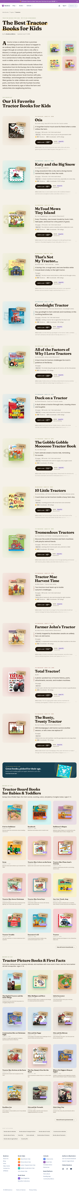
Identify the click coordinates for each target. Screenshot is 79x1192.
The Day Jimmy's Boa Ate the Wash (38, 1071)
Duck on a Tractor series (54, 401)
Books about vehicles (10, 1131)
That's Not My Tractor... (46, 259)
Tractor (56, 935)
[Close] (77, 1)
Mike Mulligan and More (36, 996)
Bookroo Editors (10, 34)
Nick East (51, 309)
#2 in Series (43, 1097)
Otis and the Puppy (34, 1033)
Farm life (20, 1135)
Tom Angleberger (42, 216)
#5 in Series (18, 1023)
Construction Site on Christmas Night (13, 1034)
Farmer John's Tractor (55, 627)
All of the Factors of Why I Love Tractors (53, 351)
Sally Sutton (40, 630)
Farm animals (30, 1135)
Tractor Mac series (50, 584)
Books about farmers (43, 1135)
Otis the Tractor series (61, 123)
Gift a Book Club (22, 1171)
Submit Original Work (68, 1161)
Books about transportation (27, 1131)
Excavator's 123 (33, 935)
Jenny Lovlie (48, 357)
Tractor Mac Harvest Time (47, 578)
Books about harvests (59, 1135)
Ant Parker (48, 536)
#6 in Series (69, 816)
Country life (24, 1139)
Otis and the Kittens (60, 1033)
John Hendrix (52, 216)
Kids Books (5, 12)
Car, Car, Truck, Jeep (60, 899)
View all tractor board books (66, 947)
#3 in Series (43, 1023)
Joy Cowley (40, 725)
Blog (4, 1161)
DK (38, 675)
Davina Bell (40, 357)
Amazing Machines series (60, 536)
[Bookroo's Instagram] (63, 1169)
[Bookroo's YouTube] (71, 1169)
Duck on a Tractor (51, 398)
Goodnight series (68, 309)
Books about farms (9, 1135)
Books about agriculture (11, 1139)
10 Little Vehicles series (67, 494)
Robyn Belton (49, 630)
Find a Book (46, 1174)
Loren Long (40, 123)
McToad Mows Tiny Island (47, 210)
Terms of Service (20, 1190)
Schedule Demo (47, 1165)
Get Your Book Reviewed (69, 1158)
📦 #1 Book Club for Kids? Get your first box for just (38, 1)
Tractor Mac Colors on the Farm (39, 862)
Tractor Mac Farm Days (36, 899)
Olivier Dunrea (49, 725)
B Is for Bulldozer (8, 827)
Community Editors (48, 1179)
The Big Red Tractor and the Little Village (12, 996)
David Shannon (41, 401)
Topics (12, 12)
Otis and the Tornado (35, 1107)
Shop (13, 5)
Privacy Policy (33, 1190)
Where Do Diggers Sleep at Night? (62, 1071)
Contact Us (6, 1168)
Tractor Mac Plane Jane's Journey (62, 863)
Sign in (64, 5)
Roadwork (31, 827)
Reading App (47, 1176)
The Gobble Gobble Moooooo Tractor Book (55, 444)
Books (21, 5)
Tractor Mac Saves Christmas (13, 899)
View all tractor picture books (65, 1120)
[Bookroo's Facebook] (67, 1169)
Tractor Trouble (8, 935)
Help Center (6, 1166)
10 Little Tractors (50, 490)
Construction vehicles (59, 1131)
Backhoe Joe (7, 1107)
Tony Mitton (40, 536)
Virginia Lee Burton (43, 168)
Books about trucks (44, 1131)
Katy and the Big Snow (55, 164)
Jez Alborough (41, 450)
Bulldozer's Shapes (60, 827)
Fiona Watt (40, 264)
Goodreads (52, 137)
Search (72, 5)
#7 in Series (43, 924)
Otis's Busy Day (58, 1107)
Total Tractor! (47, 671)
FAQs (4, 1163)
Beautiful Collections (24, 1181)
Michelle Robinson (42, 309)
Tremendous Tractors (54, 532)
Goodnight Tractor (51, 305)
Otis (38, 120)
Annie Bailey (40, 494)
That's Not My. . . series (52, 264)
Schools (29, 5)
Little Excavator (59, 996)
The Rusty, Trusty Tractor (48, 719)
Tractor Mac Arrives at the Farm (14, 1070)
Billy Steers (40, 584)
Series (57, 50)
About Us (5, 1158)
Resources (46, 1167)
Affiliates (5, 1171)
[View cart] (59, 6)
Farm (4, 862)
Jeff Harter (48, 494)
